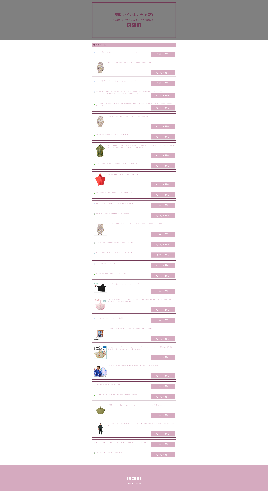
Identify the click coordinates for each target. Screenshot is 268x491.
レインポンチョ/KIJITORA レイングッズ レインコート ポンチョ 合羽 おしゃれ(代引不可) (130, 62)
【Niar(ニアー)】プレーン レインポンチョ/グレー (108, 384)
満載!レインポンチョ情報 (134, 15)
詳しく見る (163, 54)
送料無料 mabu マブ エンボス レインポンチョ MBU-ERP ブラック (113, 134)
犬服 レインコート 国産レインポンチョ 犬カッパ (110, 452)
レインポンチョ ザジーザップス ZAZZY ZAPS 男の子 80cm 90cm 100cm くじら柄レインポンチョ (133, 365)
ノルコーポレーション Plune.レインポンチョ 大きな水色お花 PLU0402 (114, 203)
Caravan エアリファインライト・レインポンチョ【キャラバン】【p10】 (115, 252)
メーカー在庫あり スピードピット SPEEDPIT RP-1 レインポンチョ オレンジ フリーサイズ (119, 52)
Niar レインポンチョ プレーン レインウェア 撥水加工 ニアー (111, 318)
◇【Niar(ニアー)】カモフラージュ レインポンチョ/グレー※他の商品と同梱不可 (116, 394)
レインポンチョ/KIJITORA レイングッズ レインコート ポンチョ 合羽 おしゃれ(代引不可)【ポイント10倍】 (135, 223)
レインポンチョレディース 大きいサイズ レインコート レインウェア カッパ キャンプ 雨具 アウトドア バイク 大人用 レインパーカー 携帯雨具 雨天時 (135, 442)
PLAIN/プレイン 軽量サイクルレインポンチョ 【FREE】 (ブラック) (125, 284)
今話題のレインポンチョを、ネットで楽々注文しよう (134, 20)
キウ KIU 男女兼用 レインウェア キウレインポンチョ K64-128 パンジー (114, 192)
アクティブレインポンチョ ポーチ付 (105, 263)
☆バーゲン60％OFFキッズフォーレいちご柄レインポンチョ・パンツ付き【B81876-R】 (119, 163)
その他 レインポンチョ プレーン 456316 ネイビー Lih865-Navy (112, 213)
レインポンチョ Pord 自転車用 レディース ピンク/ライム (112, 273)
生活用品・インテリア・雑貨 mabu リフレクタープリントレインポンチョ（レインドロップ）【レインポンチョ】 (137, 405)
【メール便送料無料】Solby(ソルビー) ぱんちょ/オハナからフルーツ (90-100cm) (117, 81)
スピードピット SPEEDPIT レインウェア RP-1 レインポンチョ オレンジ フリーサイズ (130, 328)
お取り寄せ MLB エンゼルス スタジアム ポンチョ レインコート (124, 174)
